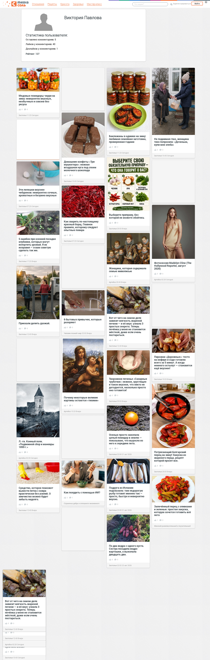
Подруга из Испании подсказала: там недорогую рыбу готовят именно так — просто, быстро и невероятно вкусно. (126, 493)
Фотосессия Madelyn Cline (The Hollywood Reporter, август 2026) (172, 265)
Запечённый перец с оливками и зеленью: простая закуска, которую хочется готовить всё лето (173, 510)
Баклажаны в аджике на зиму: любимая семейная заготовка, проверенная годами (127, 139)
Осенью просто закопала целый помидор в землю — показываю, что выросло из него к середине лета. (126, 439)
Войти (197, 3)
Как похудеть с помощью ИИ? (82, 492)
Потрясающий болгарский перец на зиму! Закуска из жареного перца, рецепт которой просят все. (170, 456)
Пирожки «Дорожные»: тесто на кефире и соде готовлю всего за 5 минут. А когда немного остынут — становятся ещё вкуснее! (173, 362)
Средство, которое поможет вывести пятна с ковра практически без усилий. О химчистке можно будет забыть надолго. (36, 493)
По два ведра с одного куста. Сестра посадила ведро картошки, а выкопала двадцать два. (126, 550)
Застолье (22, 115)
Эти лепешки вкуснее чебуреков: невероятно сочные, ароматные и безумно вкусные (38, 192)
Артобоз (157, 279)
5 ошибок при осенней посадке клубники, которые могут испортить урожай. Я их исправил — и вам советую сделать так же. (37, 244)
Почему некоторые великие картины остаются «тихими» (81, 399)
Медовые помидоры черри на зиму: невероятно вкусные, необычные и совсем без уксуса (37, 100)
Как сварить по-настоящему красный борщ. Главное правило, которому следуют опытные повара (81, 225)
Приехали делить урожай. (34, 323)
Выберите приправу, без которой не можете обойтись (126, 216)
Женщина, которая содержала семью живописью (127, 270)
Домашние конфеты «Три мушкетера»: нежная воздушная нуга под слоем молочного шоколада (80, 166)
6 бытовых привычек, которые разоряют (83, 321)
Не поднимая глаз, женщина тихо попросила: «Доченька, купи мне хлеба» (171, 141)
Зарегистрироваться (182, 3)
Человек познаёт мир (72, 333)
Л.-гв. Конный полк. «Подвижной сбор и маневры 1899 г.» (36, 444)
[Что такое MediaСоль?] (206, 2)
